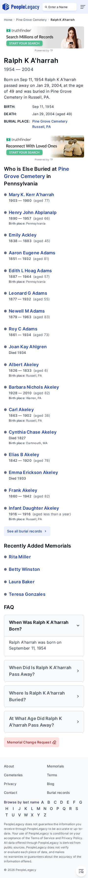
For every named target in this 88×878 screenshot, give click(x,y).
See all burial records (24, 531)
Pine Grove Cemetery (31, 20)
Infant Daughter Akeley (34, 508)
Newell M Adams (27, 311)
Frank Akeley (23, 490)
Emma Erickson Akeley (33, 472)
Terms (52, 775)
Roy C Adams (23, 328)
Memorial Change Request (29, 742)
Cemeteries (13, 775)
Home (8, 20)
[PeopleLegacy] (21, 6)
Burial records (58, 792)
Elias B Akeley (24, 454)
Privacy (10, 784)
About (9, 766)
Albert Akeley (24, 364)
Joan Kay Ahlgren (28, 346)
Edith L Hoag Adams (30, 270)
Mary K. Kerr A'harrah (31, 194)
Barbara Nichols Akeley (34, 387)
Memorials (55, 766)
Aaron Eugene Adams (32, 252)
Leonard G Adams (28, 293)
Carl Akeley (21, 409)
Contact (10, 792)
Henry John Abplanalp (32, 212)
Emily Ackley (22, 234)
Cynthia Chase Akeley (32, 432)
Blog (50, 784)
